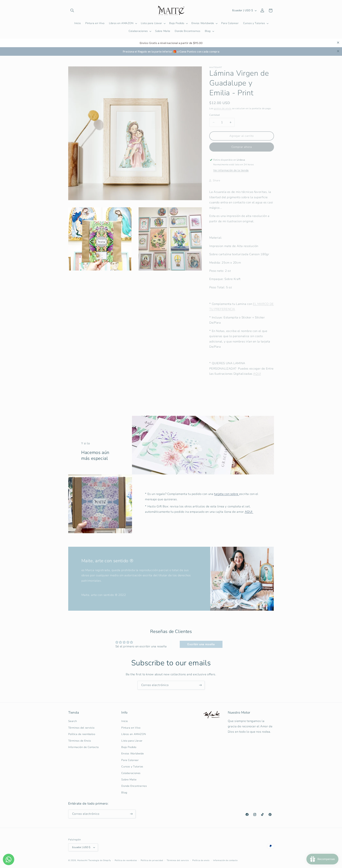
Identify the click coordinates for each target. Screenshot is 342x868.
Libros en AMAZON (133, 734)
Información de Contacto (83, 747)
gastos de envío (222, 108)
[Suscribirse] (200, 685)
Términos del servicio (81, 727)
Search (72, 721)
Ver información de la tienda (231, 170)
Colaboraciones (131, 773)
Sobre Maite (128, 779)
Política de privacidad (152, 860)
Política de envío (200, 860)
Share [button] (216, 180)
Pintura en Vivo (130, 727)
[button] (72, 10)
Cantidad (214, 115)
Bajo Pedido (128, 747)
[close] (338, 42)
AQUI (257, 374)
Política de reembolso (81, 734)
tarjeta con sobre (226, 494)
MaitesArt (82, 860)
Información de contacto (225, 860)
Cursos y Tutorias (132, 766)
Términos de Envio (79, 740)
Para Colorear (130, 760)
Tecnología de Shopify (99, 860)
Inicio (124, 721)
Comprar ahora (241, 147)
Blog (124, 792)
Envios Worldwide (132, 753)
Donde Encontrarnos (134, 786)
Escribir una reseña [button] (201, 644)
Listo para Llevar (131, 740)
